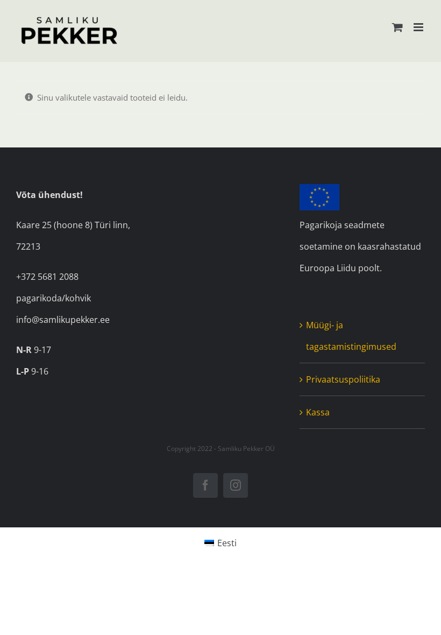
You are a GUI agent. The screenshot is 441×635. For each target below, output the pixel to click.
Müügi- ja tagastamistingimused (351, 335)
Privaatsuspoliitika (343, 379)
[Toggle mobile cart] (397, 27)
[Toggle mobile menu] (419, 27)
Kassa (318, 412)
